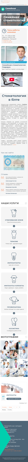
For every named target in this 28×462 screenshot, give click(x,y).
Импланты (11, 395)
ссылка (14, 144)
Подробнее (14, 226)
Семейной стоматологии (18, 458)
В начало (4, 407)
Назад (10, 407)
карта (25, 4)
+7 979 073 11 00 (6, 1)
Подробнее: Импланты (14, 399)
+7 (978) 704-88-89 (5, 2)
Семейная (10, 8)
